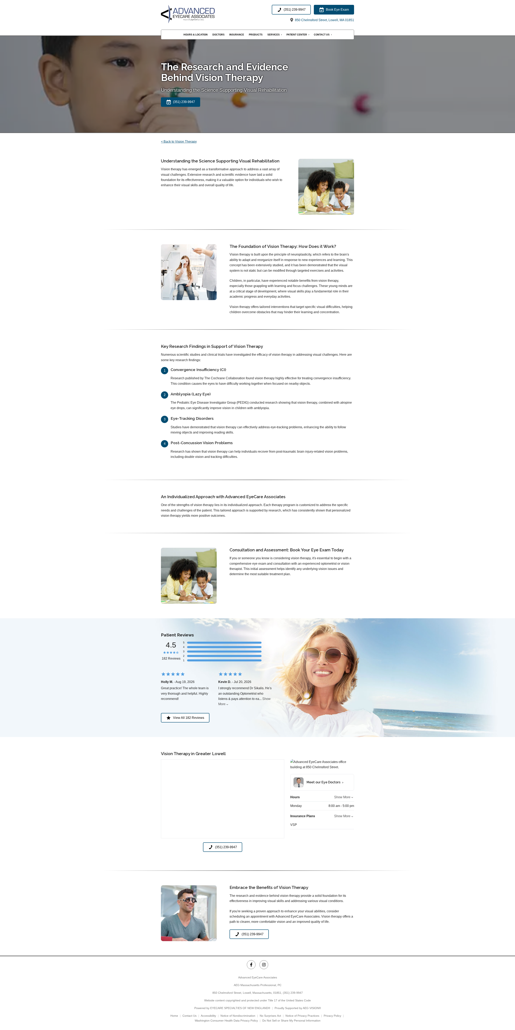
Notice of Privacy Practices (302, 1015)
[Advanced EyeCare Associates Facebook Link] (251, 964)
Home (174, 1015)
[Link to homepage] (197, 14)
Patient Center (296, 34)
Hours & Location (195, 34)
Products (256, 34)
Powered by (232, 1008)
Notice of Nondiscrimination (237, 1015)
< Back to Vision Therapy (179, 141)
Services (273, 34)
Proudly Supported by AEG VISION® (298, 1008)
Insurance (236, 34)
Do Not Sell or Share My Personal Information (291, 1020)
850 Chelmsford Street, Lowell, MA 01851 (324, 20)
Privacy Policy (332, 1015)
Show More (342, 797)
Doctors (218, 34)
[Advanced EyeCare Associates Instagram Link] (264, 964)
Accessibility (208, 1015)
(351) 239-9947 (293, 992)
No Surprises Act (270, 1015)
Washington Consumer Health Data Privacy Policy (226, 1020)
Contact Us (322, 34)
